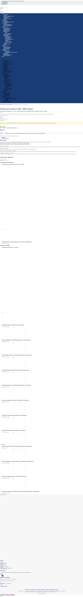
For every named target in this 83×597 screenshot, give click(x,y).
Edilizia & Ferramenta (5, 22)
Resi (8, 572)
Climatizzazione (4, 20)
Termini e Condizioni (41, 589)
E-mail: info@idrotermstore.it (4, 566)
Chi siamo (6, 572)
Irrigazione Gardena (9, 104)
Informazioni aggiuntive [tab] (5, 138)
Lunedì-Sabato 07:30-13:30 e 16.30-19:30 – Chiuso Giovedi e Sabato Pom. (13, 1)
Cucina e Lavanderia (8, 33)
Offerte (3, 56)
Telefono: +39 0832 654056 (3, 563)
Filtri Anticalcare (7, 51)
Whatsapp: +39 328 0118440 (3, 564)
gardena (15, 127)
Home (1, 104)
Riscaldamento (4, 49)
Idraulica (3, 26)
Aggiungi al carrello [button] (6, 243)
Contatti (3, 572)
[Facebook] (2, 576)
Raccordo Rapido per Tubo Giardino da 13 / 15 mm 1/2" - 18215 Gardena (11, 111)
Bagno (3, 13)
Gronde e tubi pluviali (8, 37)
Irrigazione (3, 45)
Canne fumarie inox (8, 36)
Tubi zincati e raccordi (8, 42)
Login (1, 9)
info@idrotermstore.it (5, 3)
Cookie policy (33, 589)
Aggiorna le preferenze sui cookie (51, 589)
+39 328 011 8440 (4, 2)
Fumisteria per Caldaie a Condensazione (11, 52)
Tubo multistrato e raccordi (9, 39)
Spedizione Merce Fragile (18, 572)
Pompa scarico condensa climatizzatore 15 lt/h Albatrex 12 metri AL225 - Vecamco (34, 111)
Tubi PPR (6, 40)
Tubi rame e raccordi (8, 41)
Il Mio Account (4, 4)
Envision (43, 593)
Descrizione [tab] (3, 137)
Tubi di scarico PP (8, 86)
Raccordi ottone (7, 38)
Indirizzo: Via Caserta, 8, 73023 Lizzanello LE (6, 567)
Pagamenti (11, 572)
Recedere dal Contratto (26, 572)
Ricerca (1, 8)
